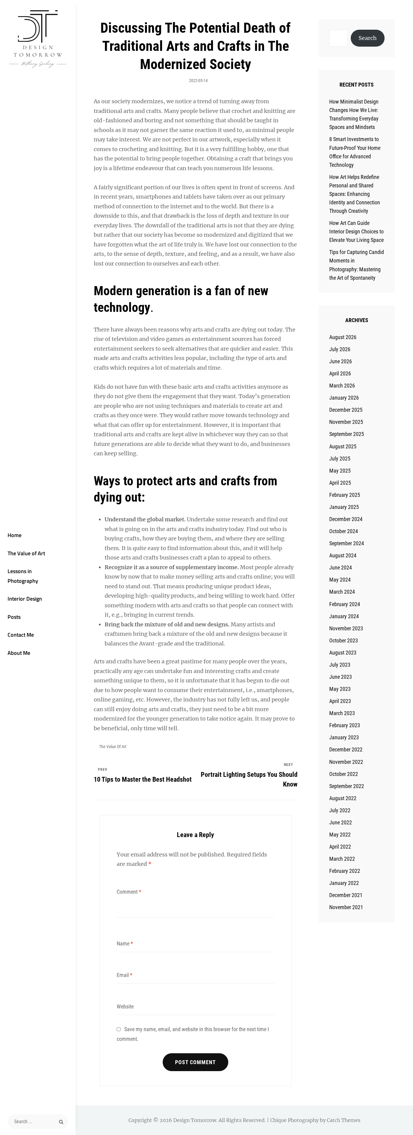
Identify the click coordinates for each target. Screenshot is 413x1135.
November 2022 (346, 762)
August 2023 (342, 652)
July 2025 (339, 458)
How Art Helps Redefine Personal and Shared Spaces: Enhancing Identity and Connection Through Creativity (354, 194)
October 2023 (343, 640)
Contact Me (21, 635)
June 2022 (340, 822)
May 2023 (340, 689)
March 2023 (342, 713)
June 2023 (340, 677)
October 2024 (343, 531)
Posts (14, 617)
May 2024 (340, 579)
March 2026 (342, 385)
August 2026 (342, 337)
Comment (129, 892)
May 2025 (340, 470)
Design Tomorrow (194, 1120)
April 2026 (340, 373)
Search (368, 38)
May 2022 (340, 834)
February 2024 (344, 604)
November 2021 (346, 907)
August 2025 (342, 446)
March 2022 (342, 859)
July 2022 (339, 810)
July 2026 (339, 349)
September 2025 (346, 434)
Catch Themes (343, 1120)
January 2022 (344, 883)
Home (14, 535)
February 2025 (344, 495)
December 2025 (346, 410)
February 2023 (344, 725)
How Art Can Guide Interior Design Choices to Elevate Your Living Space (356, 231)
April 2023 (340, 701)
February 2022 (344, 871)
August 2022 (342, 798)
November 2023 (346, 628)
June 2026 (340, 361)
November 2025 (346, 422)
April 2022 (340, 846)
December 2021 (346, 895)
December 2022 (346, 749)
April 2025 (340, 483)
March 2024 (342, 592)
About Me (19, 653)
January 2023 (344, 737)
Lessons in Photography (23, 576)
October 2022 (343, 774)
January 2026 (344, 397)
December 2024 (346, 519)
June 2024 (340, 567)
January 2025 (344, 507)
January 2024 (344, 616)
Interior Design (25, 599)
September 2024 (346, 543)
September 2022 (346, 786)
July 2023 (339, 665)
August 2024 (342, 555)
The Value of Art (26, 553)
